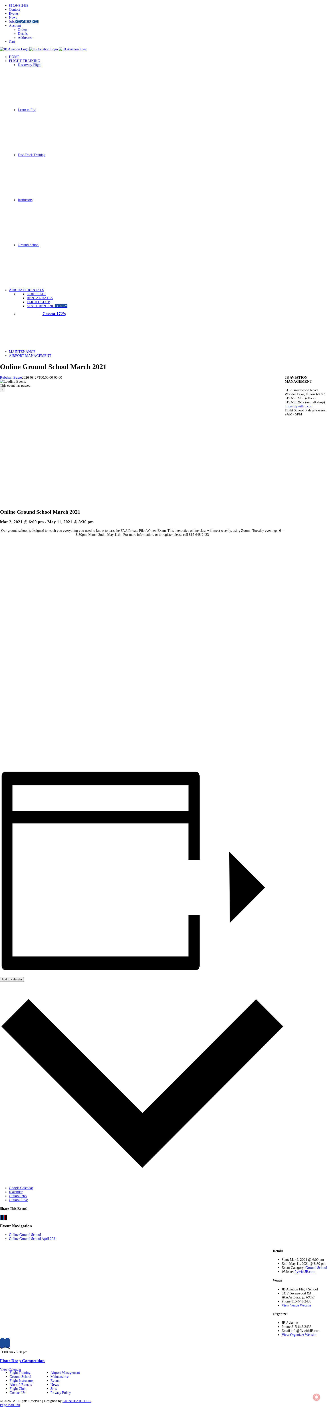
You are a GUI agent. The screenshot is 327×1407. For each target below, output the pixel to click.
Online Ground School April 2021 (33, 1239)
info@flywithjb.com (299, 406)
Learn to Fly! (27, 110)
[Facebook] (2, 1343)
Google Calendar (21, 1188)
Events (55, 1380)
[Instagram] (7, 1343)
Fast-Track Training (31, 155)
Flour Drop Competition (22, 1360)
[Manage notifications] (316, 1397)
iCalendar (15, 1192)
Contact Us (17, 1393)
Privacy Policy (60, 1393)
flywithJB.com (305, 1271)
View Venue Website (296, 1305)
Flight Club (18, 1389)
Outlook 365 (18, 1196)
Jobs (53, 1389)
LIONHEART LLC (77, 1401)
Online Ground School (25, 1235)
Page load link (10, 1405)
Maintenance (59, 1376)
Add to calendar (12, 979)
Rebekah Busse (11, 377)
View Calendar (10, 1369)
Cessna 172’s (54, 313)
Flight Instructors (21, 1380)
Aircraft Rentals (21, 1384)
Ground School (28, 245)
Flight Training (20, 1372)
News (54, 1384)
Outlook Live (18, 1200)
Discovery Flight (29, 65)
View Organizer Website (299, 1335)
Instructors (25, 200)
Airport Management (65, 1372)
